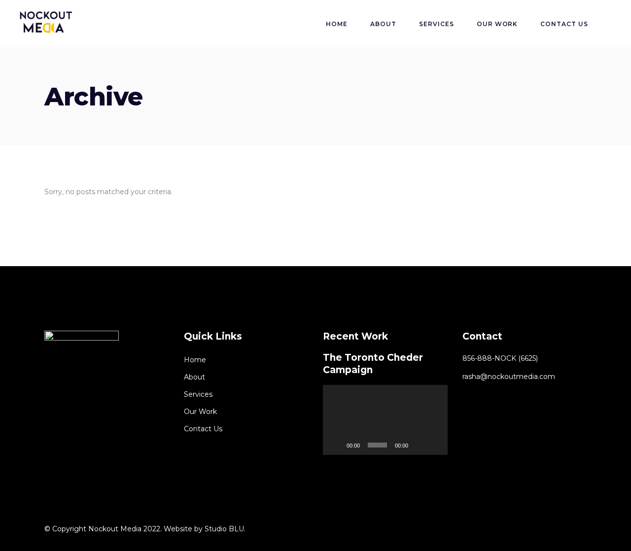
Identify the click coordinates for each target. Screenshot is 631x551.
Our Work (200, 411)
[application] (385, 420)
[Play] (336, 445)
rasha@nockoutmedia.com (508, 376)
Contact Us (203, 428)
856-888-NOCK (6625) (500, 358)
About (194, 377)
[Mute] (419, 445)
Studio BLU (224, 528)
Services (198, 394)
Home (195, 359)
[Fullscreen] (435, 445)
